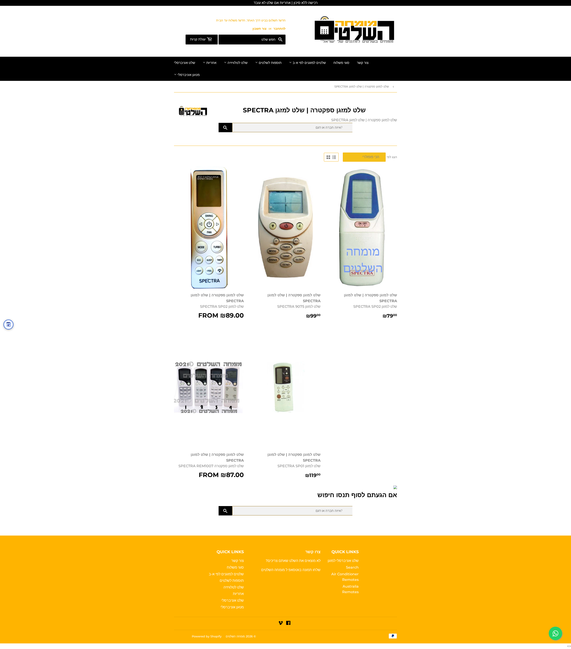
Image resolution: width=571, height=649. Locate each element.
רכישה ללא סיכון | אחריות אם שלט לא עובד (286, 3)
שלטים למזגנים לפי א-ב (309, 63)
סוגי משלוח (341, 63)
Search (352, 567)
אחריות (210, 63)
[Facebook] (288, 623)
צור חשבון (259, 28)
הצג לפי (392, 157)
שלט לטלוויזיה (237, 63)
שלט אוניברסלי (184, 63)
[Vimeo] (280, 623)
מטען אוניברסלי (188, 75)
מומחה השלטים (273, 570)
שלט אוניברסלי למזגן (343, 561)
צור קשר (362, 63)
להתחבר (279, 28)
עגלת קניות (198, 39)
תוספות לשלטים (269, 63)
